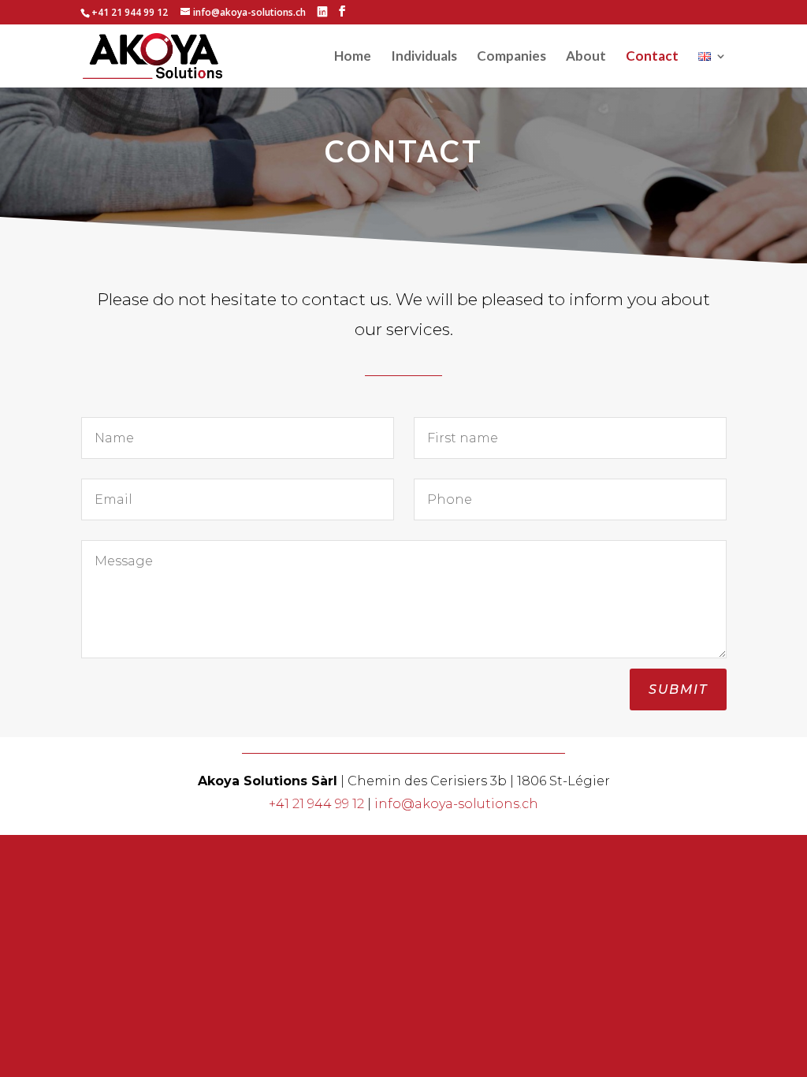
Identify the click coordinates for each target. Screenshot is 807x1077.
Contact (652, 57)
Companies (511, 57)
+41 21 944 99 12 (316, 803)
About (586, 57)
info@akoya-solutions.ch (456, 803)
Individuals (424, 57)
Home (352, 57)
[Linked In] (322, 11)
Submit (678, 689)
